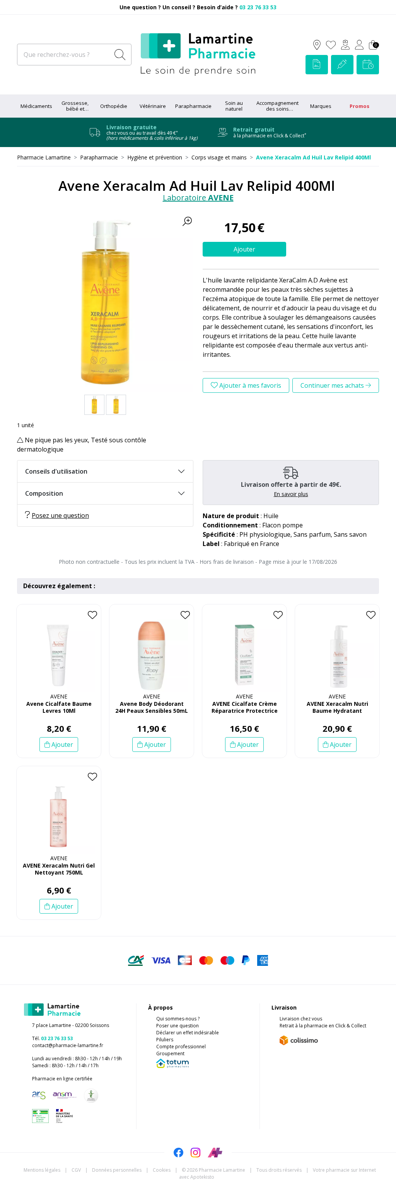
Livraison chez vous (301, 1018)
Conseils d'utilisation (56, 471)
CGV (76, 1170)
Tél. (52, 1038)
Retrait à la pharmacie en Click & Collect (323, 1025)
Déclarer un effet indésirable (187, 1032)
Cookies (162, 1170)
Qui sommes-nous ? (178, 1018)
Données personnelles (117, 1170)
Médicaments (36, 106)
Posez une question (60, 515)
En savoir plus (291, 494)
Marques (320, 106)
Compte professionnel (181, 1046)
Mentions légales (42, 1170)
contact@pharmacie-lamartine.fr (67, 1045)
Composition (44, 493)
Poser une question (177, 1025)
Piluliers (164, 1039)
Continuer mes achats (332, 385)
